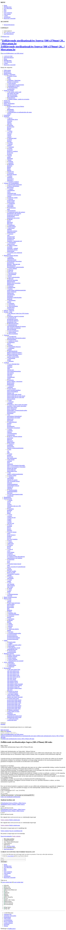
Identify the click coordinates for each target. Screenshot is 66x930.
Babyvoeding (10, 605)
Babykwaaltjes (11, 604)
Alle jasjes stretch (11, 679)
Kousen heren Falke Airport (14, 700)
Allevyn (10, 118)
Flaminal (9, 145)
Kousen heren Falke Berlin (14, 707)
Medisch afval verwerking (13, 283)
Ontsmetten (11, 110)
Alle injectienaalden (12, 95)
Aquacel (9, 122)
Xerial (10, 590)
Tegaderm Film (11, 238)
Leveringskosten (8, 920)
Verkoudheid (10, 478)
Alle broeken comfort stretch (14, 688)
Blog (5, 9)
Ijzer (9, 414)
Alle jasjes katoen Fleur (14, 669)
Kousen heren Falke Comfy (14, 702)
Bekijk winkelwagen (14, 820)
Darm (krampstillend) (12, 391)
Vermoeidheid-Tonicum (13, 485)
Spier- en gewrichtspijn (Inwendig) (16, 465)
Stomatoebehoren (12, 325)
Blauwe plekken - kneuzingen (14, 381)
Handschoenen (7, 73)
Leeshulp (9, 349)
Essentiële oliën (12, 613)
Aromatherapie (11, 377)
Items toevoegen (5, 729)
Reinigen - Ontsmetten (9, 74)
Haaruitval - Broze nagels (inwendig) (17, 404)
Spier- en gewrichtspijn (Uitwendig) (16, 467)
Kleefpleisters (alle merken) (14, 213)
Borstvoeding (10, 607)
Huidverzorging (8, 498)
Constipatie (10, 387)
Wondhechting (10, 307)
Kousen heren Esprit (13, 698)
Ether (9, 79)
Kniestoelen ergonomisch (13, 427)
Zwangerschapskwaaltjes (14, 633)
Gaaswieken (10, 205)
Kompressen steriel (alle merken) (16, 212)
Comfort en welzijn (13, 341)
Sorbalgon (9, 177)
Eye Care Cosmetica (12, 539)
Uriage (10, 579)
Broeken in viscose (13, 691)
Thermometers (12, 300)
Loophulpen (11, 348)
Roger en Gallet (11, 572)
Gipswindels (10, 206)
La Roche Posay (11, 555)
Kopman (10, 545)
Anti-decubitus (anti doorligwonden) (16, 338)
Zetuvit (9, 254)
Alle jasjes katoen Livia (13, 671)
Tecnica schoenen (12, 659)
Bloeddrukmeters (11, 265)
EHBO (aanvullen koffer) (14, 645)
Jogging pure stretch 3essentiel (15, 697)
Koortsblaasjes (10, 426)
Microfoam (10, 222)
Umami (9, 581)
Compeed (10, 189)
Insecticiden (10, 420)
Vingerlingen (11, 304)
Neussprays (11, 443)
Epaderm (9, 536)
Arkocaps (9, 375)
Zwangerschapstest (12, 634)
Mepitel (9, 167)
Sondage (10, 288)
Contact (6, 15)
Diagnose (10, 270)
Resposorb (11, 173)
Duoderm (9, 139)
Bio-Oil (9, 511)
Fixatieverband (11, 200)
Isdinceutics (11, 543)
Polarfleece (10, 713)
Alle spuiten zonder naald (14, 92)
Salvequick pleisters (12, 231)
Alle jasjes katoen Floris (13, 672)
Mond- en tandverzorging (10, 597)
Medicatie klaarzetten (12, 280)
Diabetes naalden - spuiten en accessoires (18, 99)
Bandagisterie (10, 384)
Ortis (8, 452)
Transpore (10, 233)
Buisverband (10, 187)
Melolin (10, 219)
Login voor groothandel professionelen (10, 796)
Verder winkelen (5, 820)
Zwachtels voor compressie (15, 252)
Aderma (10, 500)
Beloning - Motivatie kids (13, 264)
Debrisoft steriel (12, 138)
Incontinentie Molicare (13, 320)
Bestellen (3, 724)
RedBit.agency (12, 928)
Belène (9, 513)
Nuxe (8, 562)
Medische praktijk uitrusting (11, 255)
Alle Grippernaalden (12, 96)
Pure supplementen (12, 458)
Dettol (8, 77)
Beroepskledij (7, 668)
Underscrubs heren (12, 720)
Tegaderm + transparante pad (14, 241)
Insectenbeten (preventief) (13, 417)
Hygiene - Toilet (8, 312)
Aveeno (9, 507)
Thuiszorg (6, 335)
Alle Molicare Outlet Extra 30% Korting (18, 313)
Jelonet (9, 160)
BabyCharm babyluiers (14, 603)
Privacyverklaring (8, 921)
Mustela (11, 620)
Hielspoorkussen (11, 412)
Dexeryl (9, 529)
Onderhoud (11, 666)
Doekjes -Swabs (12, 76)
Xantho (9, 591)
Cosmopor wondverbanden (14, 194)
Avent (9, 600)
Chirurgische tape (11, 193)
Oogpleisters (11, 225)
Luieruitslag (11, 619)
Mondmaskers (10, 284)
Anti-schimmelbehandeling (14, 371)
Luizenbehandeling (12, 433)
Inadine (9, 157)
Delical (9, 343)
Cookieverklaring (8, 923)
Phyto (9, 568)
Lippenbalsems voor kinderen (14, 558)
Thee (9, 472)
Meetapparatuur (11, 281)
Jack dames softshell (13, 694)
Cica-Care (9, 132)
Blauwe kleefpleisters (13, 186)
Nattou (10, 623)
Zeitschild (9, 595)
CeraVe (10, 514)
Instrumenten (7, 105)
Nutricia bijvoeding (13, 355)
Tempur (9, 359)
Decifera (9, 141)
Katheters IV (7, 102)
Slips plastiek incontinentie (14, 328)
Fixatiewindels (10, 202)
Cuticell (9, 135)
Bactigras (10, 125)
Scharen (9, 113)
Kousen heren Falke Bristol (14, 701)
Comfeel (9, 134)
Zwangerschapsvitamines (13, 637)
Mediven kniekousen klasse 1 (14, 352)
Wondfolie (9, 247)
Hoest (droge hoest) (12, 407)
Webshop (3, 736)
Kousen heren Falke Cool (13, 704)
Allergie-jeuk (10, 370)
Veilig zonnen (7, 70)
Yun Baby (10, 632)
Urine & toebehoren (13, 330)
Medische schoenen (9, 653)
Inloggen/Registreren (9, 24)
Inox (9, 108)
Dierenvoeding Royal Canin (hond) (16, 396)
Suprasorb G (10, 180)
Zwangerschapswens (12, 636)
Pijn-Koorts (10, 456)
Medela (9, 621)
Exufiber (10, 142)
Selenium (9, 461)
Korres (9, 548)
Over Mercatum (8, 8)
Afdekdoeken (10, 258)
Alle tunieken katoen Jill (13, 687)
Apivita (9, 501)
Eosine (10, 400)
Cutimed (9, 137)
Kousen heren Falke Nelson (14, 705)
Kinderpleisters (11, 216)
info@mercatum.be (9, 33)
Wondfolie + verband (12, 248)
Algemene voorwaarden (10, 915)
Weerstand (9, 493)
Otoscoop (10, 286)
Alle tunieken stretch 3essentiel (15, 684)
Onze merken (7, 14)
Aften (8, 368)
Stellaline (9, 229)
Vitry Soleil (10, 587)
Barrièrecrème (10, 126)
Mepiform (9, 165)
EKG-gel (10, 271)
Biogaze (9, 128)
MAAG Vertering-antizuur (15, 436)
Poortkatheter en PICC (14, 86)
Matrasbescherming (13, 323)
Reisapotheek (7, 71)
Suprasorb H (10, 178)
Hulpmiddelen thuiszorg (14, 346)
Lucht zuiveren (12, 83)
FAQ (5, 11)
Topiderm (10, 577)
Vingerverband (11, 244)
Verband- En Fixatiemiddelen (11, 183)
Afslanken (9, 367)
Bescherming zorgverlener (15, 261)
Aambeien (9, 365)
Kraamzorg (11, 616)
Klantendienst (7, 917)
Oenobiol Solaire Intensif (14, 564)
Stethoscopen (10, 293)
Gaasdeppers (11, 203)
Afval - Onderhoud (9, 662)
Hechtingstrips (12, 207)
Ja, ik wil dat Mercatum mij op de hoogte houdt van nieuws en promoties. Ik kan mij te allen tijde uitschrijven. (28, 854)
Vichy (9, 582)
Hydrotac (9, 154)
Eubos (8, 533)
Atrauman (9, 121)
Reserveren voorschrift (9, 18)
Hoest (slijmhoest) (11, 409)
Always (9, 315)
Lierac (8, 550)
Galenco (10, 542)
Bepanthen (11, 509)
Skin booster (11, 459)
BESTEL (32, 795)
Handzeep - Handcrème (14, 80)
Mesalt (8, 168)
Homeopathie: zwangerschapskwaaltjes (17, 410)
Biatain (9, 129)
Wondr (10, 588)
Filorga (10, 540)
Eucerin (9, 537)
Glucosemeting (12, 274)
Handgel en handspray (13, 82)
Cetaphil (9, 519)
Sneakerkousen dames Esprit (14, 715)
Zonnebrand (10, 495)
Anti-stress (9, 374)
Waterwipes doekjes (14, 629)
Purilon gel (11, 171)
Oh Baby (10, 624)
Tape (8, 235)
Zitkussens (11, 361)
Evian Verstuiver (11, 535)
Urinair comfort (12, 475)
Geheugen (11, 401)
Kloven (9, 425)
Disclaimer (6, 924)
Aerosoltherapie (12, 336)
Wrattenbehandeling (12, 491)
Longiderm (10, 553)
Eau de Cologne (12, 532)
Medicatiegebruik (13, 351)
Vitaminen (11, 477)
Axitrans (9, 504)
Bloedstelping (10, 262)
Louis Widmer (10, 552)
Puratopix (9, 569)
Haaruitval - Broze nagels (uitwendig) (16, 406)
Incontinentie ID (12, 317)
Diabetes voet (10, 393)
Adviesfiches (7, 17)
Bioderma (9, 510)
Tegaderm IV (10, 239)
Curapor (9, 196)
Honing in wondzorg (12, 151)
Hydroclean (10, 152)
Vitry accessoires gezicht (13, 481)
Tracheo (9, 302)
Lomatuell (10, 163)
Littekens (9, 432)
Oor (8, 451)
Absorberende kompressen (15, 184)
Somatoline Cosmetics (13, 574)
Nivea (8, 561)
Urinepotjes (11, 303)
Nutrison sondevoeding (13, 357)
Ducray (10, 524)
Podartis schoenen (12, 656)
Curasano (9, 516)
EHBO (5, 640)
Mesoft (9, 220)
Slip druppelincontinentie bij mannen (16, 326)
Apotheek (6, 362)
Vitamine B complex (12, 480)
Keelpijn (9, 423)
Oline (8, 565)
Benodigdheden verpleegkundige (15, 267)
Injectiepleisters (12, 210)
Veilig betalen (7, 918)
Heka (8, 209)
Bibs (8, 608)
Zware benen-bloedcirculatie (15, 494)
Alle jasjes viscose (11, 678)
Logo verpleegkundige (14, 277)
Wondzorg (6, 116)
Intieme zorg (10, 419)
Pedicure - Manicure (9, 310)
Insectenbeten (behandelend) (14, 416)
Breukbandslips (12, 339)
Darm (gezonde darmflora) (14, 390)
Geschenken (7, 115)
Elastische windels (13, 197)
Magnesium (10, 438)
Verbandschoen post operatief (15, 660)
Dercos (9, 527)
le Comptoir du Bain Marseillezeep (16, 556)
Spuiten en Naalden (9, 90)
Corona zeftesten (12, 268)
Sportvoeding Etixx (12, 471)
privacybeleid (10, 856)
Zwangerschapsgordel (12, 639)
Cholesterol (11, 385)
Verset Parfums (11, 585)
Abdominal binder (11, 260)
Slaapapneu (10, 464)
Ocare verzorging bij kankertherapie (16, 566)
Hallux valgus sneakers (14, 655)
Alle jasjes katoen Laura (13, 675)
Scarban (10, 176)
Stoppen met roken (12, 468)
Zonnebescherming (13, 594)
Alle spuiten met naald (12, 93)
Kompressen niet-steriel (13, 215)
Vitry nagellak (10, 584)
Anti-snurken (10, 372)
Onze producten (8, 12)
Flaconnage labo (12, 273)
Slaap (8, 462)
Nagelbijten (10, 445)
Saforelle (9, 575)
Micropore (9, 223)
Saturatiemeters (11, 294)
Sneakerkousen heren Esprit (14, 717)
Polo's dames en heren (13, 711)
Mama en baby (7, 598)
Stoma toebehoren (11, 291)
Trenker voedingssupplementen (15, 474)
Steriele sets (7, 100)
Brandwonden (10, 383)
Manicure (11, 278)
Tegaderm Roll (11, 236)
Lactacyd (10, 549)
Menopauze (10, 440)
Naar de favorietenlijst (6, 836)
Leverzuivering (11, 435)
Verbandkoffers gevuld (14, 647)
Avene (8, 503)
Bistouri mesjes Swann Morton (16, 106)
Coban (8, 192)
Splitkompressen (11, 232)
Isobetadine (10, 158)
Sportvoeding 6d (11, 469)
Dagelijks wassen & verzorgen (16, 316)
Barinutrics (11, 380)
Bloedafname (11, 97)
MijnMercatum (7, 7)
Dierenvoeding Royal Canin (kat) (15, 397)
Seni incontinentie (11, 329)
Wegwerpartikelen (13, 306)
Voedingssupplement (12, 484)
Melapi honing (10, 442)
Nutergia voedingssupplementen (15, 448)
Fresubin (10, 345)
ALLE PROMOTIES (13, 364)
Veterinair (9, 482)
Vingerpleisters (12, 242)
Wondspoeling (10, 89)
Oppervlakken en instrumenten (16, 84)
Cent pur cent (10, 523)
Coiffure (9, 520)
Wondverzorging (13, 490)
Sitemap (6, 926)
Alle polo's (10, 689)
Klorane (9, 546)
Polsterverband (12, 226)
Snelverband (11, 228)
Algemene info (7, 914)
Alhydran (9, 123)
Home (5, 5)
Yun (9, 592)
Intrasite (10, 155)
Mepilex (9, 170)
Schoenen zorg (12, 714)
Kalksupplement (12, 422)
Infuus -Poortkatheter (9, 103)
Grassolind (11, 147)
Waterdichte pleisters (12, 249)
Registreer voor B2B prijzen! (16, 53)
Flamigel (10, 144)
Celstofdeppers (11, 190)
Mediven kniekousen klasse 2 (14, 354)
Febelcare (10, 199)
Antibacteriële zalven (12, 119)
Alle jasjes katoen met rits (13, 676)
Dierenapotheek (11, 399)
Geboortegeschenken (13, 614)
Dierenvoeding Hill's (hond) (14, 394)
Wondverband (10, 251)
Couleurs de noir (11, 517)
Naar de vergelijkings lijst (15, 830)
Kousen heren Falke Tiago (14, 708)
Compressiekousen (13, 692)
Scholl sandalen (12, 658)
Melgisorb (11, 164)
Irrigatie (10, 275)
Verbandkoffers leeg (12, 649)
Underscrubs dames (13, 718)
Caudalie (9, 522)
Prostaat (10, 454)
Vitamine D (10, 487)
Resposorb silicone (12, 174)
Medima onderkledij (14, 710)
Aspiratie (10, 257)
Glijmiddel (9, 403)
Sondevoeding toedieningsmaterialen (16, 290)
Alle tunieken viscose (12, 682)
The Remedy (10, 578)
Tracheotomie (11, 358)
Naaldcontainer (12, 665)
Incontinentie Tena (11, 322)
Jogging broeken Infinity (13, 695)
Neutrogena (11, 559)
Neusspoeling (10, 446)
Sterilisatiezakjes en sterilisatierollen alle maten (20, 112)
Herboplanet (10, 413)
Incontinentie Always (12, 319)
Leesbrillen (10, 430)
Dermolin (9, 526)
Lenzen (10, 429)
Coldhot (10, 643)
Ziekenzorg (11, 309)
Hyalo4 (10, 148)
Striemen (10, 626)
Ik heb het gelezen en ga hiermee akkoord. (15, 856)
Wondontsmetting (13, 87)
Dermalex (9, 530)
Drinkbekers (11, 342)
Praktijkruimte (11, 287)
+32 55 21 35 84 (10, 32)
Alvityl (9, 378)
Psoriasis (9, 455)
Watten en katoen (13, 245)
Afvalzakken (11, 663)
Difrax (10, 611)
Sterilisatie (9, 299)
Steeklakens (10, 296)
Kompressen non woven (13, 218)
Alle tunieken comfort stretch (14, 685)
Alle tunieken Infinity (12, 681)
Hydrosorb (10, 150)
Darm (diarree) (12, 388)
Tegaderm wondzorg (13, 181)
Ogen (9, 449)
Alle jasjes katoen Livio (13, 674)
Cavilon (10, 131)
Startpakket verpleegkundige (14, 297)
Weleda (9, 630)
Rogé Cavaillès (12, 571)
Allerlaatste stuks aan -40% (14, 506)
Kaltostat (10, 161)
